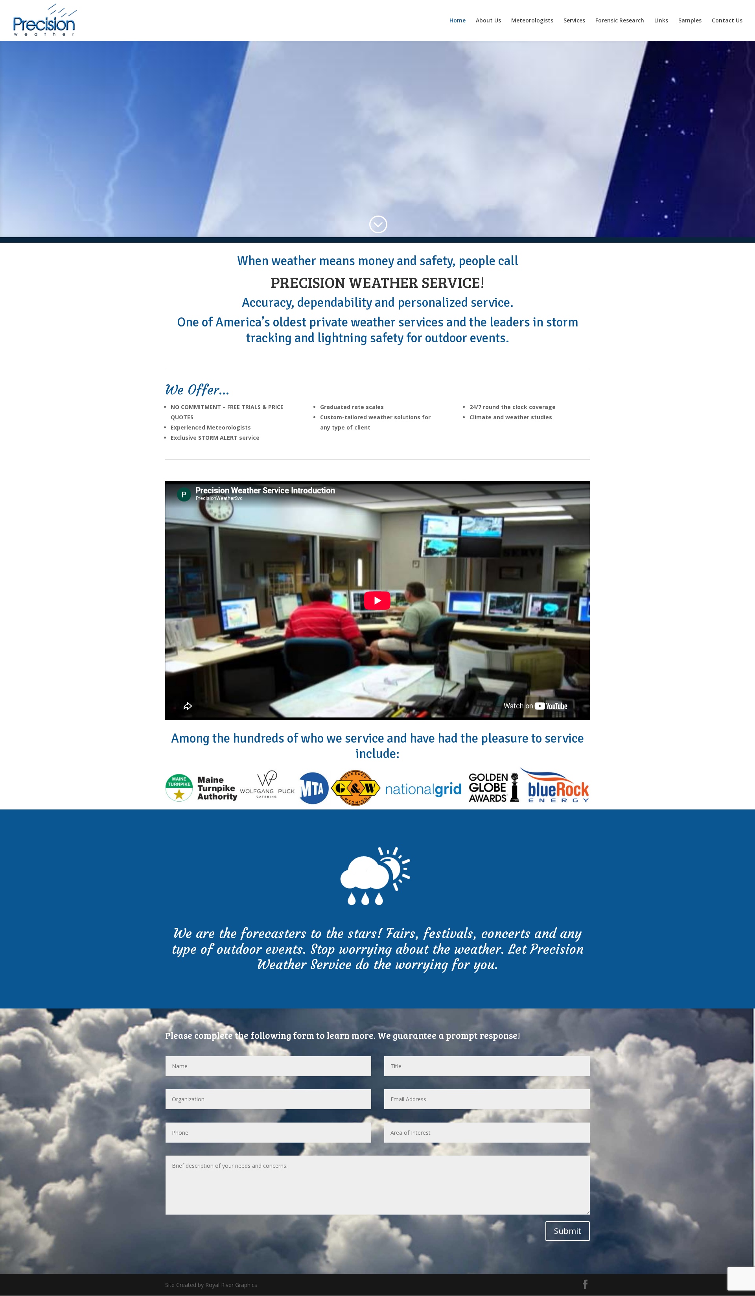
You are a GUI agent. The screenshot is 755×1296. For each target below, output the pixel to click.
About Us (488, 21)
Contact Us (727, 21)
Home (457, 21)
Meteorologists (532, 21)
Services (574, 21)
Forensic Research (619, 21)
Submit (567, 1231)
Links (661, 21)
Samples (690, 21)
